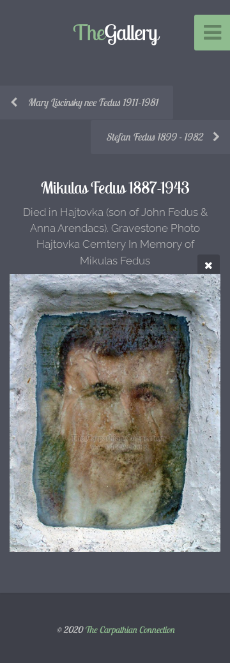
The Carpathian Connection (129, 630)
